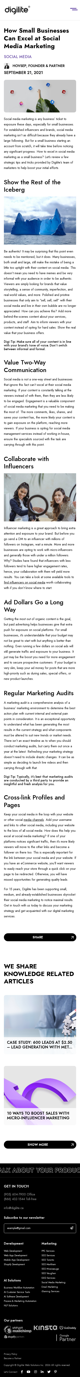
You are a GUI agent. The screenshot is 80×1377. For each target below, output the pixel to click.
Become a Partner (12, 1358)
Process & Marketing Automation (20, 1301)
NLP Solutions (11, 1305)
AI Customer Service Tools (17, 1292)
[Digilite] (17, 10)
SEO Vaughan (49, 1273)
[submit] (71, 1228)
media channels (34, 820)
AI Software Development (16, 1296)
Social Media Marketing (53, 1282)
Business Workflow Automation (19, 1287)
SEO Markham (49, 1264)
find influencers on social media (24, 582)
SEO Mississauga (50, 1269)
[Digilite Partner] (17, 1329)
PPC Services (48, 1251)
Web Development (13, 1251)
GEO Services (48, 1278)
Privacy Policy (10, 1354)
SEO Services (48, 1255)
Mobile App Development (16, 1260)
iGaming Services (50, 1291)
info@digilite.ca (13, 1208)
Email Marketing (50, 1287)
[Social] (24, 1372)
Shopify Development (14, 1264)
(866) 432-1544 (14, 1199)
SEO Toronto (48, 1260)
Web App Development (16, 1255)
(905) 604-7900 (15, 1194)
